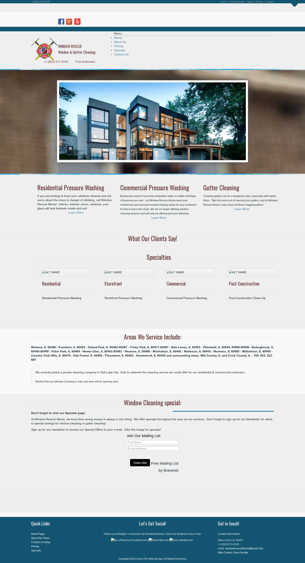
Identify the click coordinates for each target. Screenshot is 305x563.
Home (118, 37)
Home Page (38, 533)
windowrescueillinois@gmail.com (244, 548)
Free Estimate (237, 1)
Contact (270, 1)
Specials (119, 50)
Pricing (259, 1)
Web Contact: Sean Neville (233, 552)
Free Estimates (85, 61)
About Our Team (40, 538)
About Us (120, 42)
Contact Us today (40, 542)
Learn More (75, 212)
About (250, 1)
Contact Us (121, 54)
